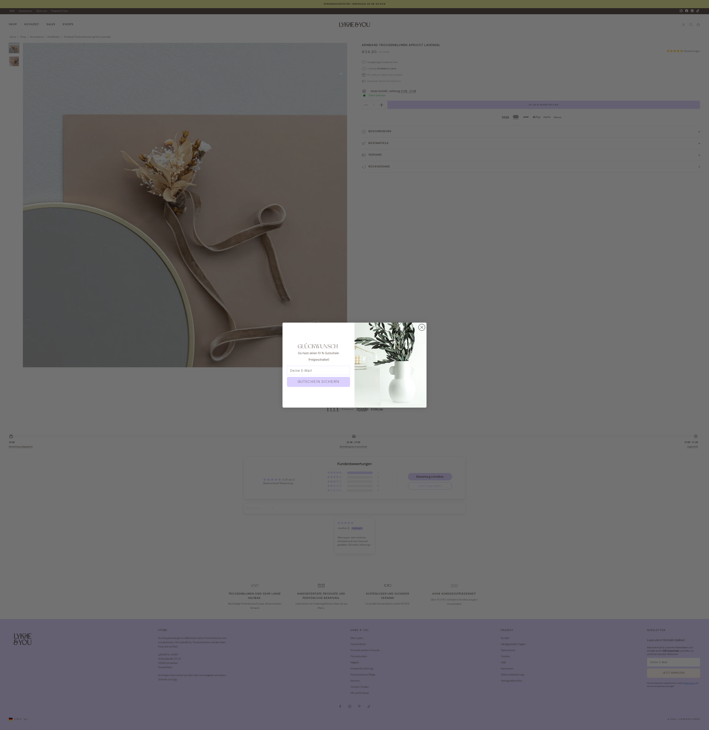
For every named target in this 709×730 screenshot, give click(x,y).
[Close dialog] (422, 327)
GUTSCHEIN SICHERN (318, 382)
